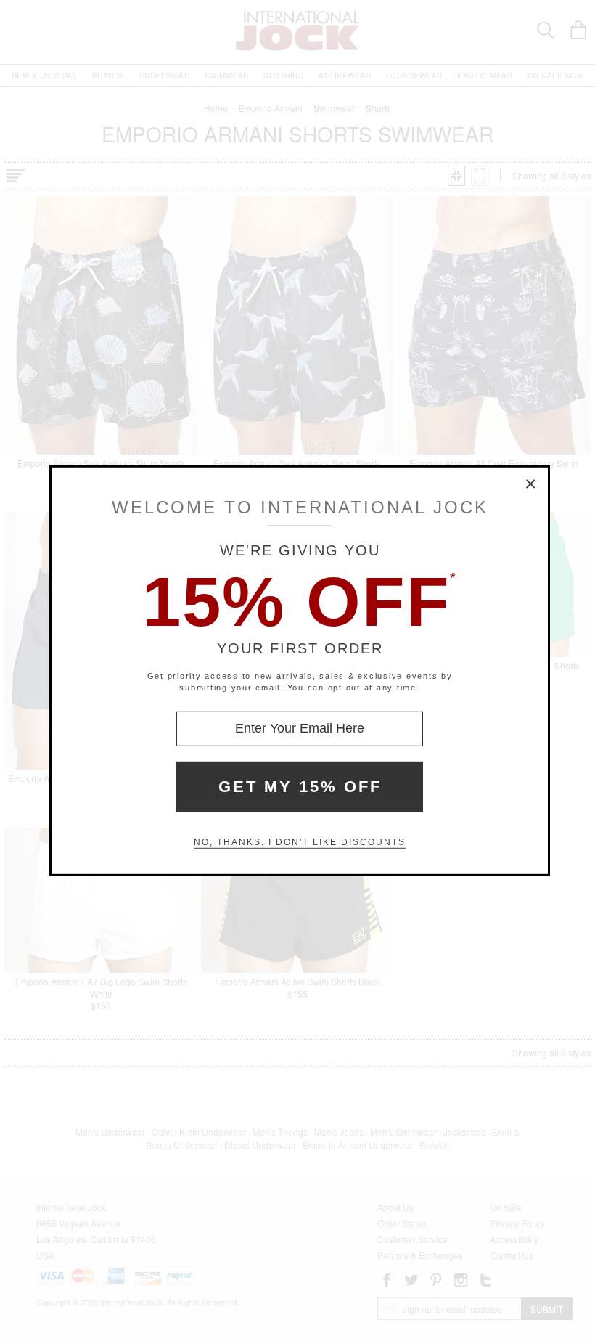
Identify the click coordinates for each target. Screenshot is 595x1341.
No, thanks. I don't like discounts (300, 842)
